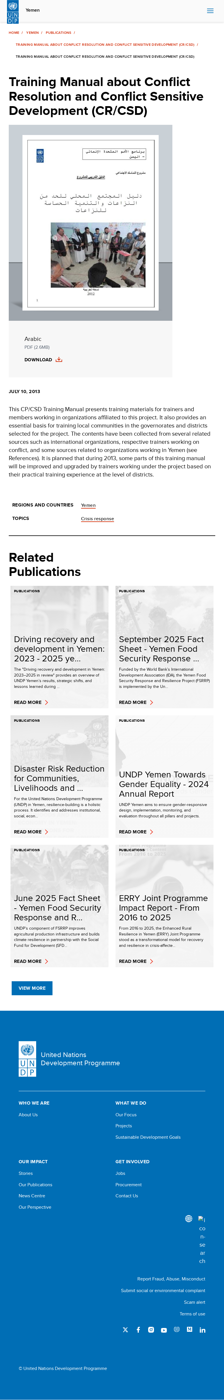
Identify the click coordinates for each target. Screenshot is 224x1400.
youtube (164, 1330)
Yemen (33, 10)
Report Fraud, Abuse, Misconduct (171, 1278)
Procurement (129, 1185)
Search (201, 11)
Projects (124, 1126)
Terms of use (192, 1313)
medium (189, 1330)
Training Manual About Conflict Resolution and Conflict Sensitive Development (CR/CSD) (105, 45)
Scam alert (194, 1302)
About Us (28, 1115)
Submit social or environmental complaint (163, 1290)
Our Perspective (35, 1207)
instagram (151, 1330)
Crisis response (97, 518)
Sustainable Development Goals (148, 1137)
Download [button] (38, 360)
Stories (26, 1173)
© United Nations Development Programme (63, 1368)
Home (14, 33)
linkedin (202, 1330)
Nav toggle (210, 11)
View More (32, 988)
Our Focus (126, 1115)
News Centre (32, 1196)
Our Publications (35, 1185)
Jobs (120, 1173)
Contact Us (127, 1196)
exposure (177, 1330)
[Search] (201, 1240)
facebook (138, 1330)
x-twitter (125, 1330)
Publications (58, 33)
